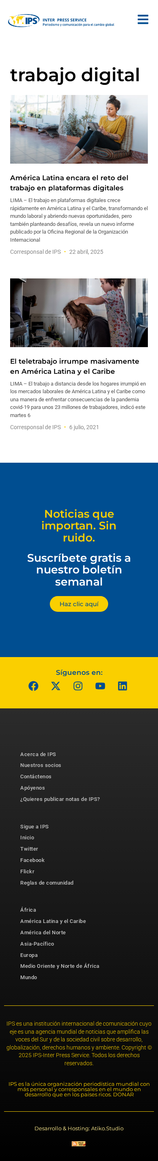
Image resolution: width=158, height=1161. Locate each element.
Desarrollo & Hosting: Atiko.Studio (79, 1128)
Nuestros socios (41, 765)
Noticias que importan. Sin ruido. (79, 525)
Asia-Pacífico (37, 944)
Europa (29, 955)
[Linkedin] (123, 686)
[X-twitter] (56, 686)
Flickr (27, 871)
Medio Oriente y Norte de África (60, 966)
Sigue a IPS (34, 827)
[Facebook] (33, 686)
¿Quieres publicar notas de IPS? (60, 799)
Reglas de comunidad (47, 883)
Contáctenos (36, 776)
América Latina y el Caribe (53, 921)
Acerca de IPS (38, 754)
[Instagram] (78, 686)
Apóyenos (32, 788)
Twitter (29, 849)
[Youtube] (100, 686)
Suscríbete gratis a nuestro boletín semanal (79, 569)
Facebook (32, 860)
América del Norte (43, 932)
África (28, 910)
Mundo (28, 977)
